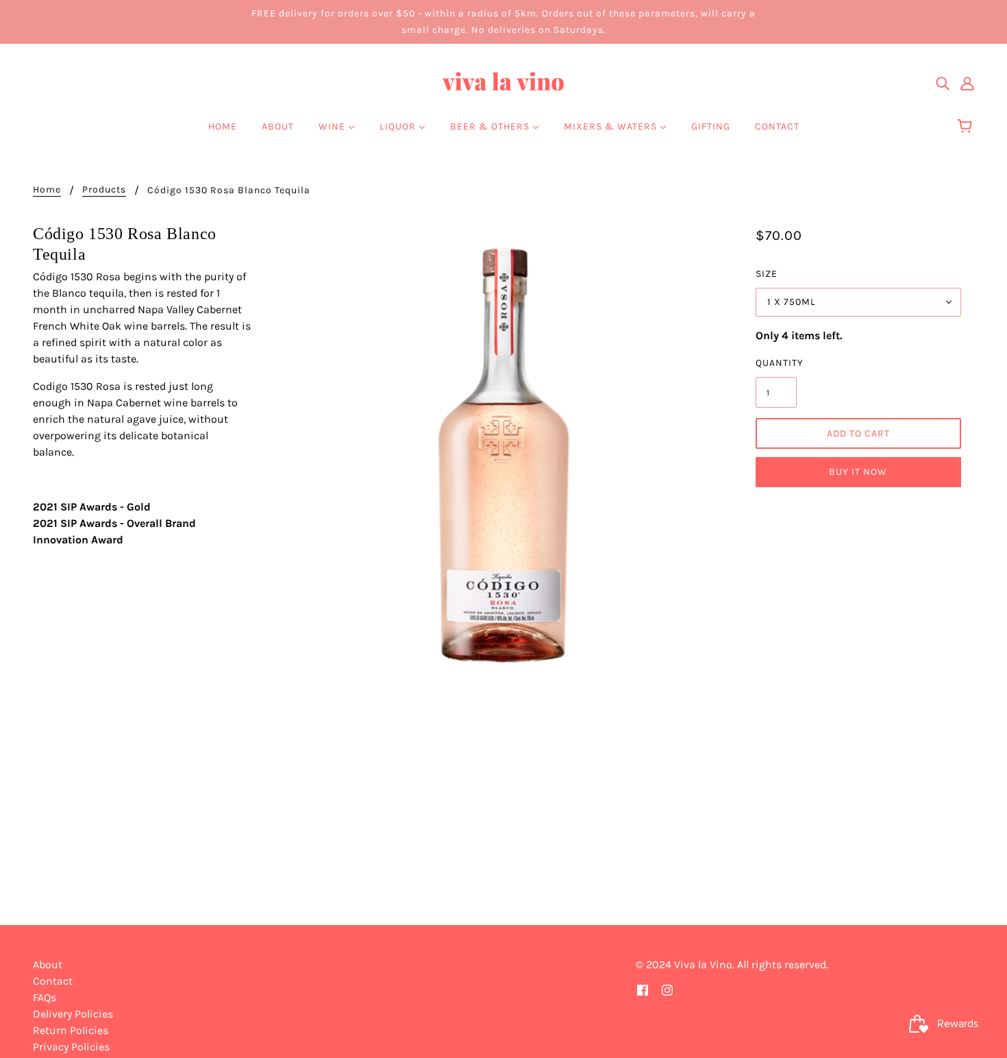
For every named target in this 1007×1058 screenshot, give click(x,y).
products (104, 190)
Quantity (776, 363)
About (47, 964)
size (767, 274)
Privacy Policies (71, 1046)
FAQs (44, 997)
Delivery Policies (73, 1013)
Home (47, 190)
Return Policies (70, 1030)
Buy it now (858, 472)
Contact (53, 980)
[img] (942, 83)
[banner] (503, 81)
